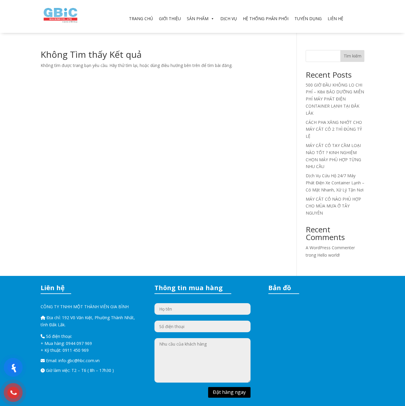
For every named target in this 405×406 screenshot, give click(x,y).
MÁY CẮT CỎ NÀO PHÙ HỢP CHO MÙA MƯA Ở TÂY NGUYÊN (333, 206)
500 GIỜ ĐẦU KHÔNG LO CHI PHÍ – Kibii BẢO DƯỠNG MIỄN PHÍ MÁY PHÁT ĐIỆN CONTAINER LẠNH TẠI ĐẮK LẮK (335, 99)
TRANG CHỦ (141, 18)
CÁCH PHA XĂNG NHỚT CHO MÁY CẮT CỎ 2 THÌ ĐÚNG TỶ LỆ (334, 129)
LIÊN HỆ (335, 18)
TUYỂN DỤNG (308, 18)
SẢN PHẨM (197, 18)
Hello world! (328, 255)
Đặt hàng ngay (229, 392)
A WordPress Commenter (330, 247)
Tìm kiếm (352, 56)
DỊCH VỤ (228, 18)
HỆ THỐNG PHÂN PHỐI (265, 18)
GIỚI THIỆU (170, 18)
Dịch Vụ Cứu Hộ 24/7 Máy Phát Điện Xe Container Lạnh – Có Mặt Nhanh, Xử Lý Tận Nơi (335, 183)
